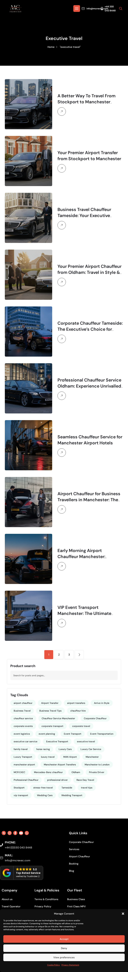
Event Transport (72, 733)
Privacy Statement (70, 965)
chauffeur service (23, 718)
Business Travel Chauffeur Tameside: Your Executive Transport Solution (84, 215)
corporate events (23, 726)
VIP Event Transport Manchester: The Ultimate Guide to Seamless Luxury (85, 613)
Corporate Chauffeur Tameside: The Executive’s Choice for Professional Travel (90, 329)
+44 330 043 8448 (110, 8)
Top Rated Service (28, 873)
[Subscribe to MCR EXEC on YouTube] (21, 833)
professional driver (57, 779)
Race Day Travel (85, 779)
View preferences (64, 957)
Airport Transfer (49, 703)
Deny (64, 948)
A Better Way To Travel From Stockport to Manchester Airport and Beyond (87, 102)
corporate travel (81, 726)
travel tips (86, 787)
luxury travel (47, 756)
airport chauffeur (23, 703)
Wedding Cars (44, 795)
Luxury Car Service (90, 749)
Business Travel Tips (50, 710)
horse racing (43, 749)
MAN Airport (70, 756)
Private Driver (96, 772)
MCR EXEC (19, 772)
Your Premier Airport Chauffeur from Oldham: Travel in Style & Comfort (90, 272)
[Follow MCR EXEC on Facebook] (15, 833)
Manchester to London (97, 764)
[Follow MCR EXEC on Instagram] (10, 833)
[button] (123, 913)
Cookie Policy (53, 965)
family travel (21, 749)
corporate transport (52, 726)
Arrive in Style (101, 703)
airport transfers (76, 703)
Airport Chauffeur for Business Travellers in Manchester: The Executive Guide (89, 500)
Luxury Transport (23, 756)
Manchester (92, 756)
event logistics (22, 733)
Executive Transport (57, 741)
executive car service (25, 741)
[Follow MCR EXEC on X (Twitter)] (4, 833)
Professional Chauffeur (26, 779)
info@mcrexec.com (97, 8)
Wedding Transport (71, 795)
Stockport (19, 787)
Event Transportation (101, 733)
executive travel (86, 741)
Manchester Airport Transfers (60, 764)
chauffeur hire (78, 710)
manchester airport (24, 764)
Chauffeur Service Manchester (58, 718)
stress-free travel (43, 787)
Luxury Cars (65, 749)
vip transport (21, 795)
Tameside (67, 787)
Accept (64, 939)
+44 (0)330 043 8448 (18, 847)
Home (51, 47)
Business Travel (22, 710)
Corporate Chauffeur (95, 718)
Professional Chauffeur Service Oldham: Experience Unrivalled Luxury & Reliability (89, 386)
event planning (47, 733)
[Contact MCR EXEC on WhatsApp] (27, 833)
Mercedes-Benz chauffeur (48, 772)
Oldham (76, 772)
